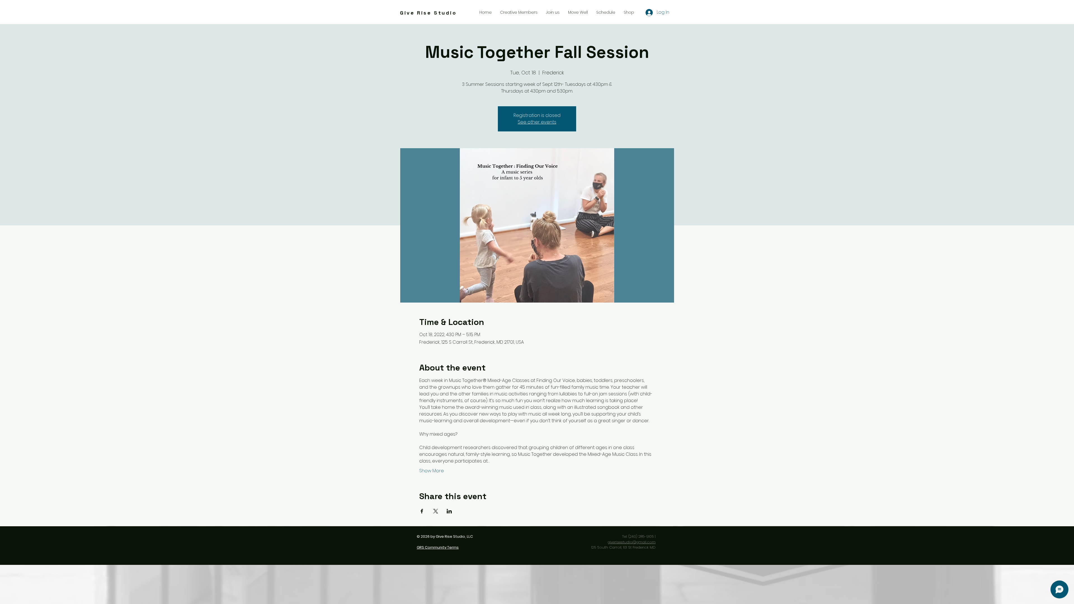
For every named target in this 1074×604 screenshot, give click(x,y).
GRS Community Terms (438, 547)
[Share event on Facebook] (422, 511)
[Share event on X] (435, 511)
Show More (431, 471)
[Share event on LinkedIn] (449, 511)
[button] (553, 12)
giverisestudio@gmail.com (631, 542)
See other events (537, 122)
